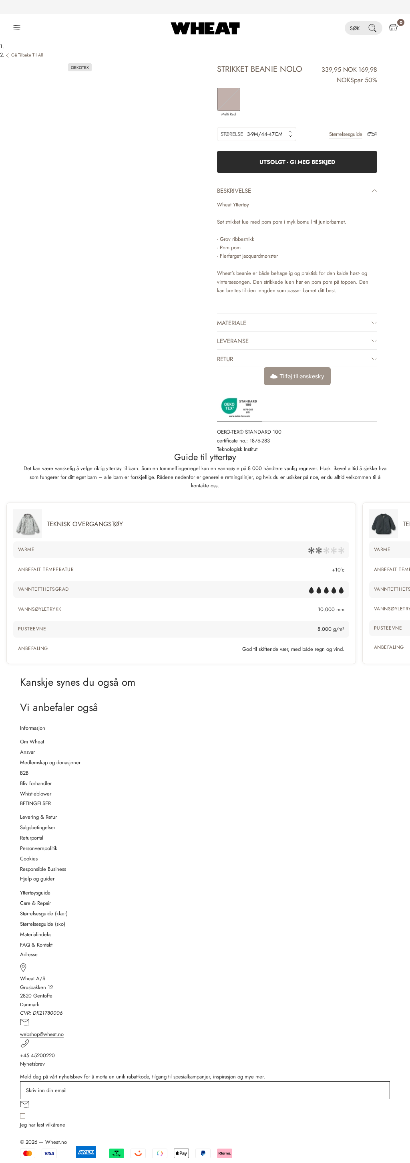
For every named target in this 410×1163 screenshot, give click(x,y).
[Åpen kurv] (393, 28)
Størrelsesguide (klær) (44, 913)
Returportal (31, 838)
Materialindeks (35, 934)
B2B (24, 773)
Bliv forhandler (36, 783)
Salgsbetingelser (37, 827)
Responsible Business (43, 869)
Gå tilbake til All (27, 55)
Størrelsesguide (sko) (42, 924)
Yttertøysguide (35, 892)
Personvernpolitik (38, 848)
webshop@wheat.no (42, 1034)
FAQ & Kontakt (36, 945)
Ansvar (27, 752)
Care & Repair (35, 903)
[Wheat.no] (205, 28)
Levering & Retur (38, 817)
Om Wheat (32, 741)
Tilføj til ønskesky (301, 376)
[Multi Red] (228, 99)
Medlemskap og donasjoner (50, 762)
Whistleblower (35, 794)
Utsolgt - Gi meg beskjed (297, 162)
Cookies (29, 858)
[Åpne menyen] (17, 28)
